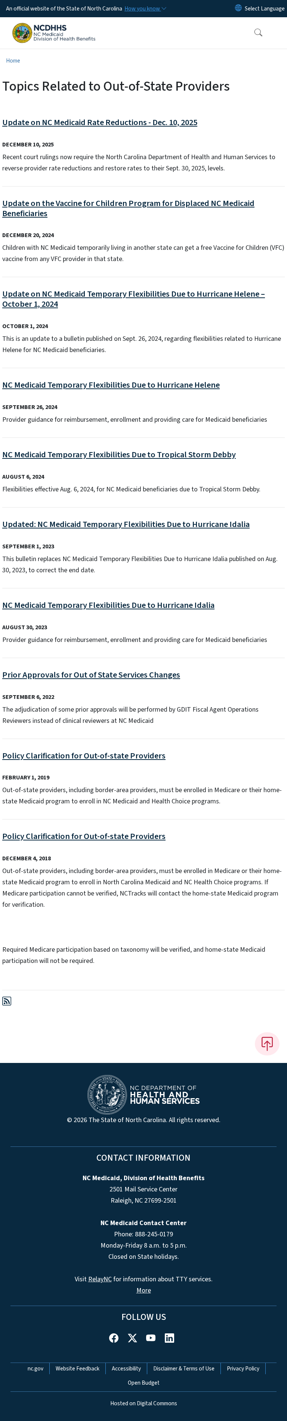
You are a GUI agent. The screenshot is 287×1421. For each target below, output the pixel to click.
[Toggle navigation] (276, 33)
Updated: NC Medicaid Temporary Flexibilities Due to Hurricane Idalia (126, 524)
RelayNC (100, 1279)
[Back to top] (267, 1043)
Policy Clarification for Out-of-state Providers (84, 756)
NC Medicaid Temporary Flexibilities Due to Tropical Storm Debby (119, 455)
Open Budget (144, 1383)
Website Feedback (77, 1368)
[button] (253, 33)
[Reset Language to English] (238, 8)
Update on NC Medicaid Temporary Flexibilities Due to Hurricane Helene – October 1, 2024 (133, 299)
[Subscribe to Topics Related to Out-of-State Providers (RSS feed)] (6, 1002)
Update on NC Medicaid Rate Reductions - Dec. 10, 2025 (99, 122)
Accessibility (126, 1368)
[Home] (54, 26)
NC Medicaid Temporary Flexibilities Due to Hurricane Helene (111, 385)
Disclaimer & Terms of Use (184, 1368)
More (143, 1290)
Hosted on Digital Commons (143, 1403)
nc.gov (35, 1368)
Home (13, 61)
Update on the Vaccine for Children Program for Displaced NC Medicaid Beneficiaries (128, 208)
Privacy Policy (243, 1368)
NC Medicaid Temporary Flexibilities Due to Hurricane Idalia (108, 605)
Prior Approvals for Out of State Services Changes (91, 675)
